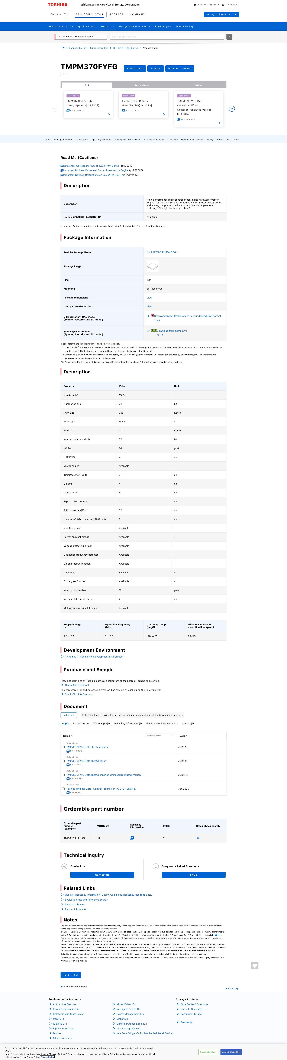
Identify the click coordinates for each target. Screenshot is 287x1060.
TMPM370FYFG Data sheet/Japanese (88, 747)
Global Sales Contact (77, 684)
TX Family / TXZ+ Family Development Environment (94, 656)
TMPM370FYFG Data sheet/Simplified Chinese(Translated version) (104, 774)
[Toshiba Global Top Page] (63, 5)
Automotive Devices (64, 1004)
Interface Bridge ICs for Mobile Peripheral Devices (145, 1033)
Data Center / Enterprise (194, 1004)
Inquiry (210, 139)
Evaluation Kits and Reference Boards (86, 899)
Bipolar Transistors (63, 1028)
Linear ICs (122, 1018)
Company (186, 1022)
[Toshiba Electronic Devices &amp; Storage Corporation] (109, 5)
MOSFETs (58, 1018)
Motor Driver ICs (126, 1004)
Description (82, 139)
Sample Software (74, 904)
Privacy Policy (47, 1057)
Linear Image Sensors (129, 1028)
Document (173, 139)
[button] (206, 4)
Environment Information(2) (162, 723)
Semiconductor (77, 48)
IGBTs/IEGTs (60, 1023)
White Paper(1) (101, 723)
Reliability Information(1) (128, 723)
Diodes (57, 1033)
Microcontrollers (99, 48)
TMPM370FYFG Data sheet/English (86, 760)
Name (66, 735)
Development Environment (127, 139)
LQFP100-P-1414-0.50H (164, 252)
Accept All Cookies (231, 1052)
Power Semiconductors (66, 1009)
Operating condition (101, 139)
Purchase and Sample (154, 139)
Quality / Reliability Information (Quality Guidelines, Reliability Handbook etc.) (109, 894)
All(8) (65, 723)
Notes (236, 139)
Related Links (223, 139)
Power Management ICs (130, 1013)
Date (182, 735)
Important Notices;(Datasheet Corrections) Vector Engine (95, 170)
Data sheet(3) (81, 723)
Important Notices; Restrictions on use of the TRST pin (94, 174)
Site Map (233, 989)
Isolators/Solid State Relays (68, 1013)
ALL (87, 85)
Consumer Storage (191, 1013)
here (220, 935)
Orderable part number (192, 139)
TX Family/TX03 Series (125, 48)
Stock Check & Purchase (79, 694)
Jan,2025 (183, 788)
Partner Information (76, 909)
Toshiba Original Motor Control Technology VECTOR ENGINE (101, 788)
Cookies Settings (208, 1052)
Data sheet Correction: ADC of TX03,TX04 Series (91, 165)
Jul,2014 (183, 774)
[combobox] (167, 37)
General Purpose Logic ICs (132, 1023)
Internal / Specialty (191, 1009)
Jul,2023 (183, 747)
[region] (143, 1052)
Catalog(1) (188, 723)
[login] (254, 965)
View (149, 297)
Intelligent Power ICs (128, 1009)
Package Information (64, 139)
